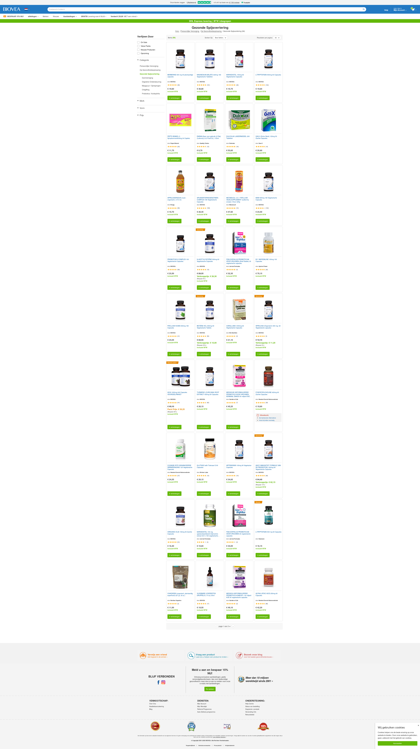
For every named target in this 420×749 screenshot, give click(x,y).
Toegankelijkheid (190, 745)
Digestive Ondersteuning (151, 81)
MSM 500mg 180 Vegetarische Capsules (266, 199)
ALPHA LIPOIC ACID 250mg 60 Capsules (266, 594)
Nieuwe (56, 16)
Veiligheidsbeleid (229, 745)
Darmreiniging (147, 78)
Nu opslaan (210, 689)
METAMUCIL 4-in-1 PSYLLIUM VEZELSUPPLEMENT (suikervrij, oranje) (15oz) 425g (237, 200)
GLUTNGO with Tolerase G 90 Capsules (207, 466)
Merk (142, 100)
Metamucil (232, 205)
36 (276, 38)
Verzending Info (250, 712)
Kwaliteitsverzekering (156, 706)
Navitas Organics (176, 600)
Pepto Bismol (175, 143)
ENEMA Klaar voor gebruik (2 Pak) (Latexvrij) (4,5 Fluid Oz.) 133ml (209, 137)
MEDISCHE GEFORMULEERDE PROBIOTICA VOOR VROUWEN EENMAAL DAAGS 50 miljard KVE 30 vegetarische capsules (239, 394)
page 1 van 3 (224, 626)
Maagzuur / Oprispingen (151, 85)
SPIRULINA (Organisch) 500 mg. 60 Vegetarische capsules (268, 327)
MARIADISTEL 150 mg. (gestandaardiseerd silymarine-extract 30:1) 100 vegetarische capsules (207, 534)
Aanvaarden (397, 743)
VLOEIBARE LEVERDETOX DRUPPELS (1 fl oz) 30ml (206, 594)
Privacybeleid (217, 745)
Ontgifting (145, 89)
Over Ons (152, 704)
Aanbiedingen (69, 16)
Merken (46, 16)
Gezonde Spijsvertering (149, 74)
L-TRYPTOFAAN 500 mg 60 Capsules (268, 532)
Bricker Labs (204, 472)
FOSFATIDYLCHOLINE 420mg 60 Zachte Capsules (267, 393)
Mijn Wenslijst (202, 706)
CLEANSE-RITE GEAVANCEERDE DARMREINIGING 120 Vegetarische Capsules (179, 467)
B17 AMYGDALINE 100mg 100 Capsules (266, 260)
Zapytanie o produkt (252, 709)
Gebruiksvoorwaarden (204, 745)
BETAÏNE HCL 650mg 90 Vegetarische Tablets (205, 327)
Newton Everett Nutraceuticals (268, 399)
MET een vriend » (124, 16)
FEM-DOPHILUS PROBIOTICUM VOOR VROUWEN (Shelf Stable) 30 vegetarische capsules (238, 261)
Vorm (142, 107)
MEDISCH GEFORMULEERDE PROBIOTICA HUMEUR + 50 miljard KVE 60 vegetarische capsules (238, 595)
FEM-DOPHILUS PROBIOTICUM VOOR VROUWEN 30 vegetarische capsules (238, 534)
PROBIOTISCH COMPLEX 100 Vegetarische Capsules (178, 260)
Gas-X (260, 143)
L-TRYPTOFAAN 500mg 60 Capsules (268, 75)
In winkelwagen (174, 98)
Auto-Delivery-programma (206, 712)
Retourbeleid (249, 714)
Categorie (144, 59)
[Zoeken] (363, 9)
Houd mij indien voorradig (266, 420)
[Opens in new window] (158, 682)
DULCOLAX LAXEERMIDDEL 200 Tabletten (238, 137)
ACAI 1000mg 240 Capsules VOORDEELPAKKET (177, 393)
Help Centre (249, 704)
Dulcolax (232, 143)
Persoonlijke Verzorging (190, 31)
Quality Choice (204, 143)
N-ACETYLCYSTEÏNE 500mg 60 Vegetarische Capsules (208, 260)
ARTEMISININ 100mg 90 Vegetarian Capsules (238, 466)
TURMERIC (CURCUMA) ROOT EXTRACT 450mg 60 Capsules (208, 393)
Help (386, 10)
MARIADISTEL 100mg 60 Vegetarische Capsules (235, 76)
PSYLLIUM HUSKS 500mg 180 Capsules (178, 327)
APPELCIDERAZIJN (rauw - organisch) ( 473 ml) (176, 199)
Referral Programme (204, 709)
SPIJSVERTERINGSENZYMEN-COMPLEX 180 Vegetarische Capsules (208, 200)
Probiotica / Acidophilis (151, 93)
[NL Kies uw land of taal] (27, 9)
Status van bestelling (252, 706)
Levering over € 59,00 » (93, 16)
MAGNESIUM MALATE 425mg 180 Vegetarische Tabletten (209, 76)
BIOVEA (173, 82)
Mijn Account (201, 704)
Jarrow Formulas (234, 266)
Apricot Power (263, 266)
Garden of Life (233, 399)
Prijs (142, 115)
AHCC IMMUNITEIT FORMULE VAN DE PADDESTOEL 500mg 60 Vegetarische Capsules (268, 467)
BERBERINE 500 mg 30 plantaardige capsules (180, 76)
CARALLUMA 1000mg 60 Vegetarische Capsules (235, 327)
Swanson (261, 539)
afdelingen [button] (32, 16)
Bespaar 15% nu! (15, 16)
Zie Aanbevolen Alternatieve (267, 418)
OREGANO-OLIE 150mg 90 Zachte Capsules (179, 533)
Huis (177, 31)
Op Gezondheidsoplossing (211, 31)
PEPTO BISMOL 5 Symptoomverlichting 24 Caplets (178, 137)
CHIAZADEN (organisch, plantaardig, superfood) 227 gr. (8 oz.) (180, 594)
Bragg (172, 205)
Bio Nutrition (233, 333)
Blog (150, 709)
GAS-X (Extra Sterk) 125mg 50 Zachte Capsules (266, 137)
